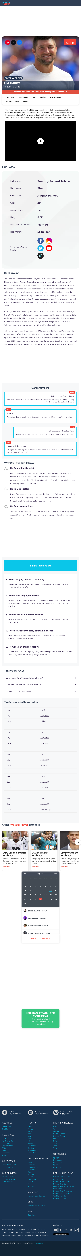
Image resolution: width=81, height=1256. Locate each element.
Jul (25, 874)
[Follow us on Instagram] (66, 1230)
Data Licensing (7, 1182)
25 (35, 899)
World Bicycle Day (60, 1196)
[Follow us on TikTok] (76, 1230)
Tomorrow (31, 1165)
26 (40, 899)
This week (31, 1170)
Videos (4, 1155)
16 (25, 895)
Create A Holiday (8, 1177)
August (30, 1143)
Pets (55, 1141)
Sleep (55, 1143)
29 (56, 899)
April (29, 1134)
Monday (31, 1174)
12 (40, 890)
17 (30, 895)
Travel (55, 1148)
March (30, 1131)
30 (25, 904)
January (30, 1127)
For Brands (6, 1143)
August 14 (44, 716)
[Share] (19, 42)
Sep (55, 874)
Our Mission (6, 1127)
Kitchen (56, 1139)
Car (54, 1129)
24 (30, 899)
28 (51, 899)
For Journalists (7, 1141)
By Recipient (58, 1167)
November (32, 1150)
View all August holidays (40, 938)
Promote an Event (9, 1165)
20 (46, 895)
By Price (56, 1165)
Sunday (30, 1172)
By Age (56, 1158)
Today (30, 1162)
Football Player (13, 78)
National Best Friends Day (62, 1191)
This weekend (33, 1167)
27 (46, 899)
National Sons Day (60, 1184)
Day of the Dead (59, 1179)
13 (45, 890)
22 (56, 895)
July (29, 1141)
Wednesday (32, 1179)
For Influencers (7, 1146)
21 (50, 895)
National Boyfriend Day (61, 1182)
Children (56, 1131)
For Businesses (7, 1139)
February (31, 1129)
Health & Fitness (59, 1134)
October (31, 1148)
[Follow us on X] (71, 1230)
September (32, 1146)
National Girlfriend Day (61, 1177)
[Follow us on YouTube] (55, 1230)
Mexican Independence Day (63, 1186)
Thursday (31, 1182)
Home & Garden (59, 1136)
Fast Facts (10, 97)
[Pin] (7, 42)
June (29, 1139)
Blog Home (32, 1215)
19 (40, 895)
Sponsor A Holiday (9, 1179)
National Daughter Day (61, 1193)
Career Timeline (39, 97)
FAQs (25, 101)
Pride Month (58, 1189)
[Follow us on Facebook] (61, 1230)
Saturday (31, 1186)
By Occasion (57, 1162)
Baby (55, 1127)
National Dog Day (59, 1198)
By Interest (57, 1160)
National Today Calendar (36, 1196)
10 (30, 890)
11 (35, 890)
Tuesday (31, 1177)
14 (51, 890)
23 (25, 899)
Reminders (6, 1153)
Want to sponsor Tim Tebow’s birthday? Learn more (39, 92)
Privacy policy (38, 1243)
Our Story (5, 1129)
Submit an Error (8, 1167)
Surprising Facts (12, 101)
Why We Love (55, 97)
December (32, 1153)
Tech (55, 1146)
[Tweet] (13, 42)
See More (6, 867)
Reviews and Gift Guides (37, 1205)
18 (35, 895)
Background (23, 97)
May (29, 1136)
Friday (30, 1184)
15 (56, 890)
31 (30, 904)
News (4, 1150)
